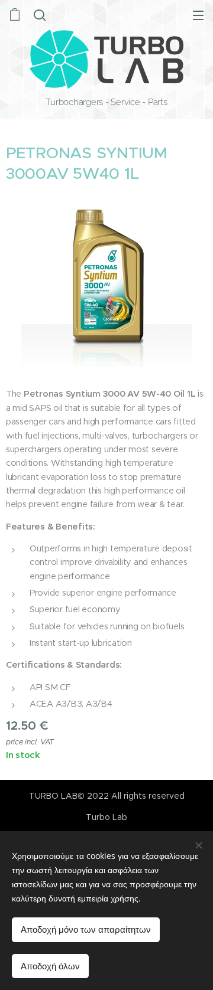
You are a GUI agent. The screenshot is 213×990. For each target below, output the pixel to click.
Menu (198, 15)
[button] (40, 15)
